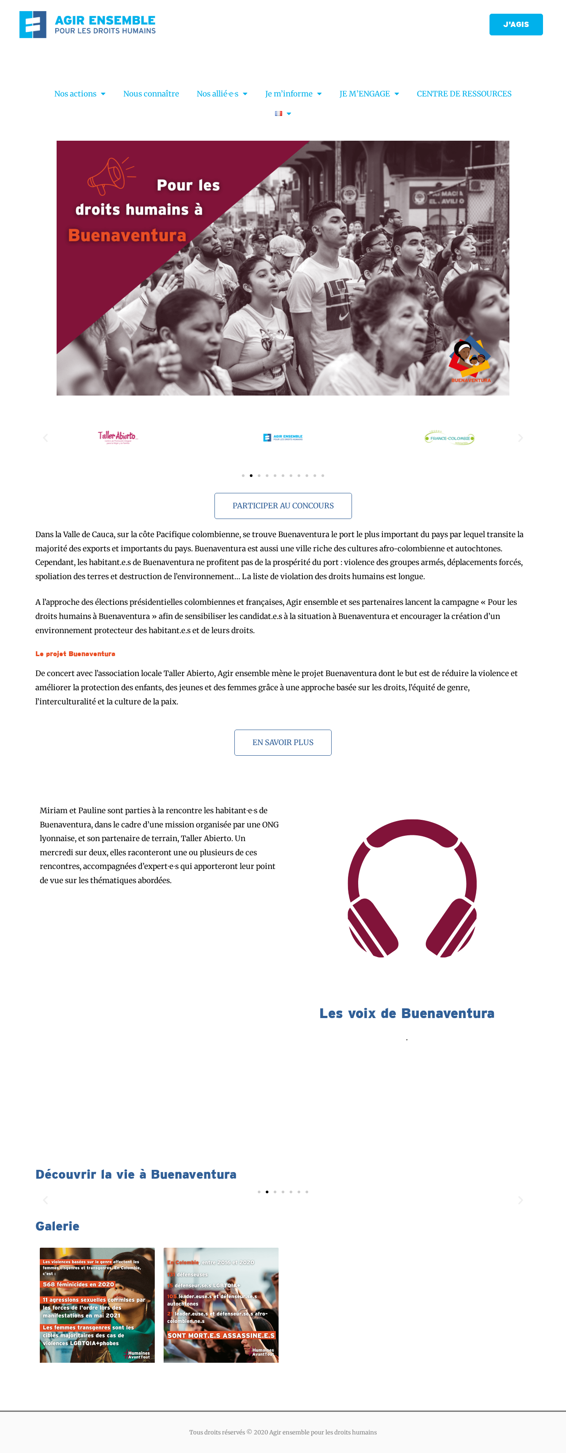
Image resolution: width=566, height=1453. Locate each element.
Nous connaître (151, 94)
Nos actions (75, 94)
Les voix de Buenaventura (407, 1013)
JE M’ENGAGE (365, 94)
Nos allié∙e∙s (217, 94)
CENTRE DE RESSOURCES (464, 94)
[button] (516, 24)
